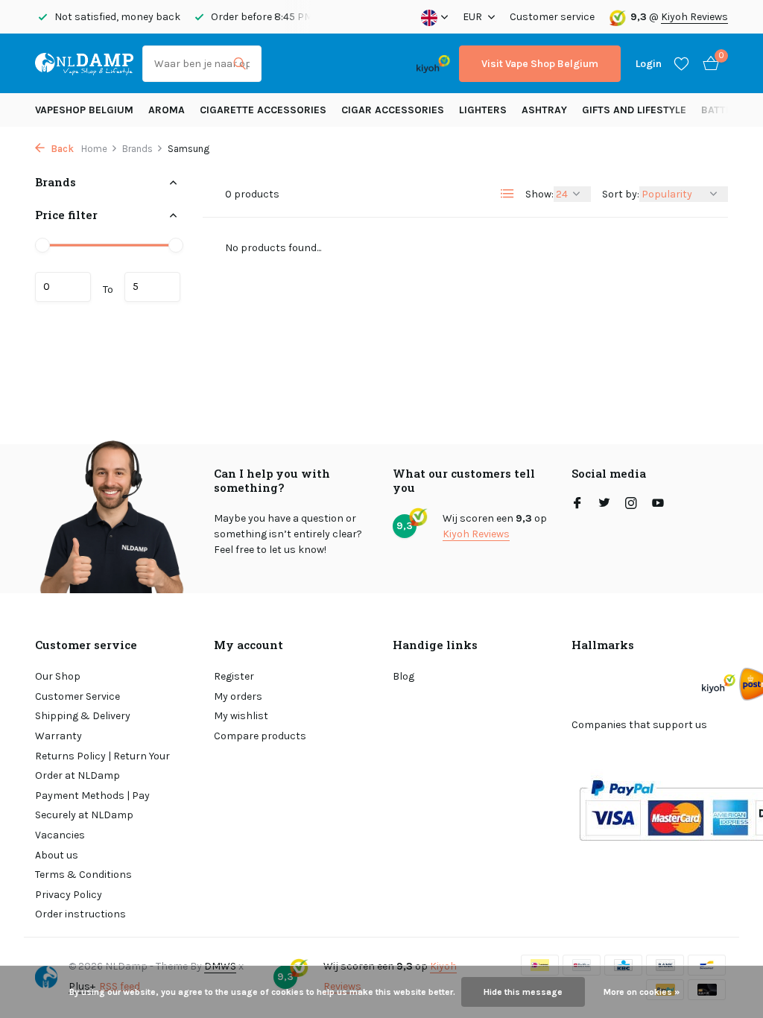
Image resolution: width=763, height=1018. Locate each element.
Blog (403, 676)
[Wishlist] (681, 63)
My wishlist (241, 715)
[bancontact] (378, 64)
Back (61, 148)
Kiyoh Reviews (694, 16)
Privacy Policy (68, 894)
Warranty (58, 736)
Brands (137, 148)
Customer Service (77, 696)
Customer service (552, 16)
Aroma (166, 110)
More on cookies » (642, 992)
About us (56, 855)
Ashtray (544, 110)
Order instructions (80, 914)
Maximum (152, 287)
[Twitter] (604, 504)
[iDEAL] (283, 64)
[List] (507, 193)
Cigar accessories (392, 110)
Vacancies (60, 835)
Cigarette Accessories (263, 110)
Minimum (63, 287)
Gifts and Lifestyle (634, 110)
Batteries (727, 110)
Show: (539, 194)
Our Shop (57, 676)
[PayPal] (323, 64)
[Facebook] (577, 504)
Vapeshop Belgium (84, 110)
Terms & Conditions (83, 874)
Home (94, 148)
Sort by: (620, 194)
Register (234, 676)
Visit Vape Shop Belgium (539, 63)
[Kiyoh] (433, 63)
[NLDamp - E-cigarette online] (84, 63)
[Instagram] (631, 504)
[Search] (239, 63)
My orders (238, 696)
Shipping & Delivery (82, 715)
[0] (707, 63)
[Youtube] (658, 504)
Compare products (260, 736)
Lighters (483, 110)
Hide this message (523, 992)
